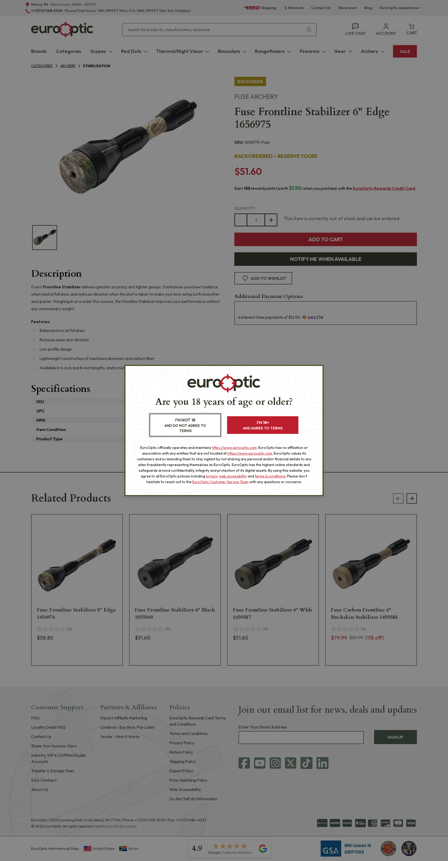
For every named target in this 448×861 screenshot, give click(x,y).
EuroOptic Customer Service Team (220, 482)
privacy (212, 476)
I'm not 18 (185, 425)
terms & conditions (270, 476)
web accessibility (232, 476)
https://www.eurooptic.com (234, 447)
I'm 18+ (263, 425)
